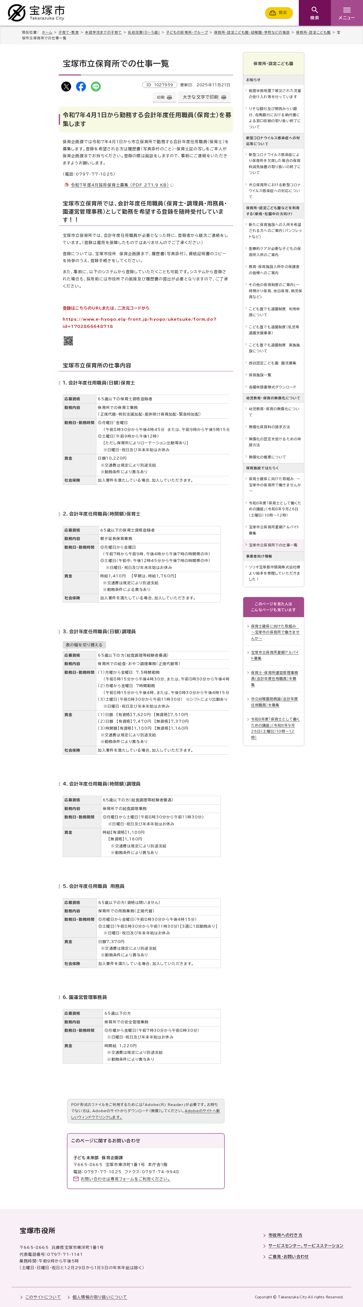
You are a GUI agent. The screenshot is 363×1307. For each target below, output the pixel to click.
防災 (283, 13)
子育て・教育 (69, 32)
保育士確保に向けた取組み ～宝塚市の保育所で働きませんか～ (275, 485)
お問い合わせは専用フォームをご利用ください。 (125, 1179)
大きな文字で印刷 (201, 97)
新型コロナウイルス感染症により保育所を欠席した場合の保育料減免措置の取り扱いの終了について (275, 164)
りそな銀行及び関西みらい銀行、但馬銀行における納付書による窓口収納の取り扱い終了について (275, 118)
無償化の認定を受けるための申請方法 (275, 442)
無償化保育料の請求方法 (269, 427)
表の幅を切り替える (84, 645)
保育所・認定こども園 (313, 32)
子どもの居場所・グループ (187, 32)
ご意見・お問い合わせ (288, 1257)
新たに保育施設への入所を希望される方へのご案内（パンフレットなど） (275, 231)
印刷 (160, 97)
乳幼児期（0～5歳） (144, 32)
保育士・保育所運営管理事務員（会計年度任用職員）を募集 (274, 679)
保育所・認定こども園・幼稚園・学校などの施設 (252, 32)
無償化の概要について (267, 457)
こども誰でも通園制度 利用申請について (274, 312)
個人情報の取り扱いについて (100, 1297)
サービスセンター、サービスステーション (305, 1246)
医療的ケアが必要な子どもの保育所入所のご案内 (275, 251)
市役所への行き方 (285, 1235)
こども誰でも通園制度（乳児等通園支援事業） (274, 330)
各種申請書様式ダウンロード (273, 387)
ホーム (47, 32)
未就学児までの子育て (103, 32)
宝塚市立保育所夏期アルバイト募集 (274, 530)
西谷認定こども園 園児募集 (273, 363)
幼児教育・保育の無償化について (274, 412)
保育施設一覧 (260, 375)
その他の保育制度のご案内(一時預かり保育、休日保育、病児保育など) (275, 291)
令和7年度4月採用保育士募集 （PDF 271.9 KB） (120, 185)
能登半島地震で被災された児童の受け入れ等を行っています (275, 93)
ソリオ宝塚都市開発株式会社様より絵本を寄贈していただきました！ (275, 573)
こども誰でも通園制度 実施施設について (274, 348)
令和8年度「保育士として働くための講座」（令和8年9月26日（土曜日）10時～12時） (275, 509)
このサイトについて (43, 1297)
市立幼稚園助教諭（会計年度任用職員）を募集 (274, 702)
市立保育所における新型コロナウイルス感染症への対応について (275, 191)
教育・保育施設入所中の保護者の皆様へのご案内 (274, 269)
